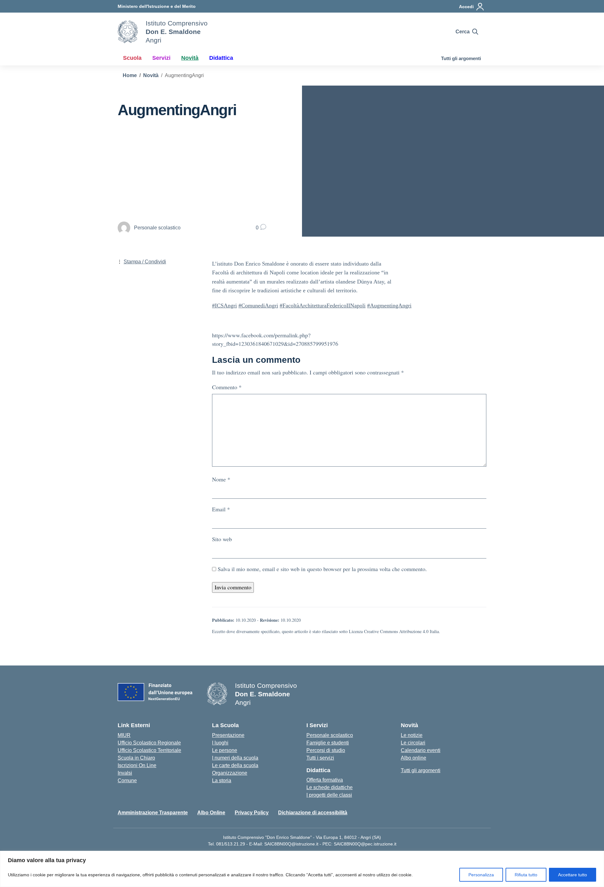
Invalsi (125, 773)
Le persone (224, 750)
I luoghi (220, 742)
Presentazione (228, 735)
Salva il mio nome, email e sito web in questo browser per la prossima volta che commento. (322, 569)
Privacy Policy (252, 812)
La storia (221, 780)
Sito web (222, 539)
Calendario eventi (420, 750)
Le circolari (413, 742)
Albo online (413, 758)
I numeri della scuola (235, 758)
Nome (221, 479)
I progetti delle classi (329, 795)
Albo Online (211, 812)
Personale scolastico (329, 735)
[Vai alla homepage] (128, 31)
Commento (227, 387)
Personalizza (481, 874)
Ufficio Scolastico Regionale (149, 742)
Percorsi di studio (325, 750)
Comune (127, 780)
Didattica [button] (221, 58)
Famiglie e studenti (327, 742)
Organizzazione (229, 773)
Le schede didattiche (329, 787)
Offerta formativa (324, 780)
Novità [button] (190, 58)
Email (221, 509)
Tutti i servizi (320, 758)
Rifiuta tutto (526, 874)
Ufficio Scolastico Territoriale (149, 750)
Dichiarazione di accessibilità (312, 812)
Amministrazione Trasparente (153, 812)
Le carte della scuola (235, 765)
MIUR (124, 735)
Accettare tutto (572, 874)
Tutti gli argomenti (461, 58)
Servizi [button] (161, 58)
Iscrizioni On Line (137, 765)
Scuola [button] (132, 58)
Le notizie (411, 735)
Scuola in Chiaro (136, 758)
